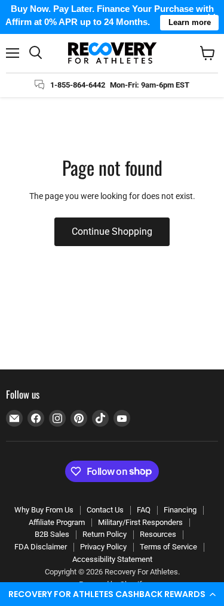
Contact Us (105, 509)
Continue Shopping (112, 231)
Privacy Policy (103, 546)
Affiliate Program (57, 522)
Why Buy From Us (43, 509)
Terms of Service (168, 546)
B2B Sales (52, 534)
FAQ (144, 509)
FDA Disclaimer (40, 546)
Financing (180, 509)
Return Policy (104, 534)
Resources (158, 534)
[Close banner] (212, 17)
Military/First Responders (140, 522)
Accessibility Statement (112, 559)
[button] (112, 594)
